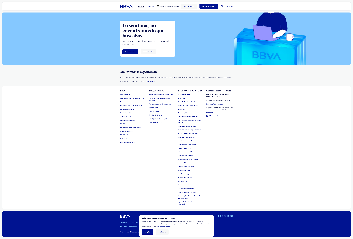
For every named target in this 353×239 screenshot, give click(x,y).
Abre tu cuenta (189, 6)
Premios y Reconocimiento (215, 104)
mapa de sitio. (150, 81)
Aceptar (147, 232)
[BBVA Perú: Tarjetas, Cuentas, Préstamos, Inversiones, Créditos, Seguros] (126, 6)
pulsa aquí (209, 112)
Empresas (151, 6)
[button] (208, 6)
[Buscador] (222, 6)
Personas (141, 6)
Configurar (162, 232)
